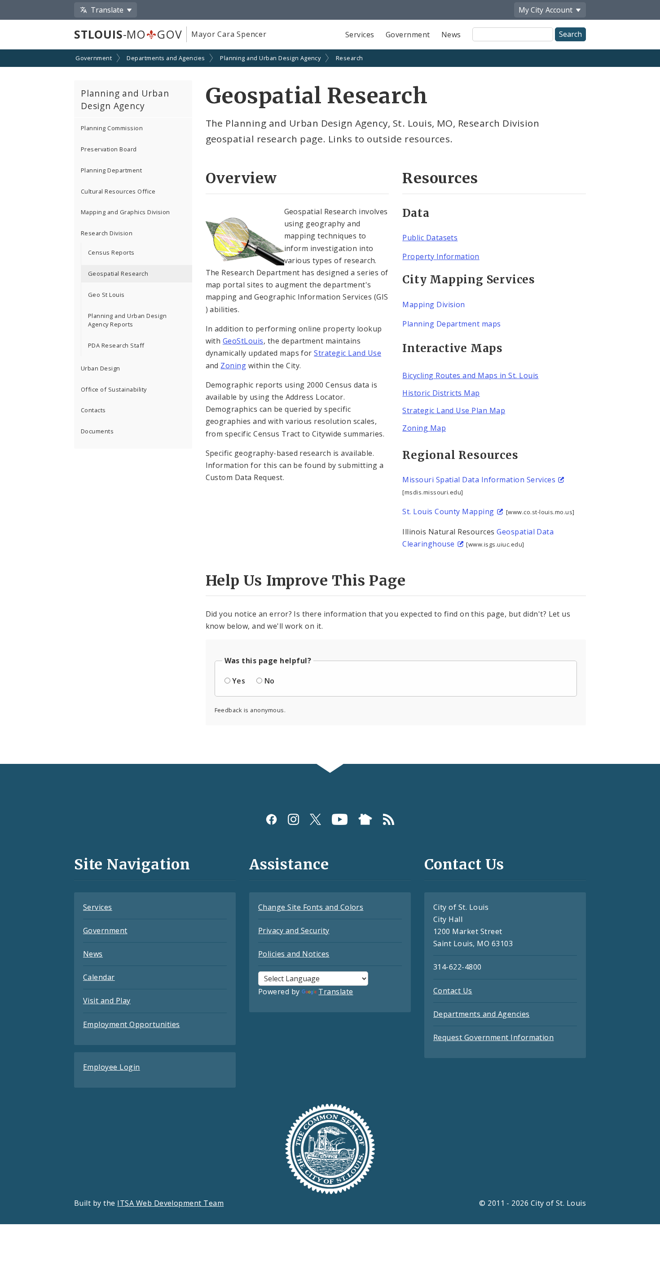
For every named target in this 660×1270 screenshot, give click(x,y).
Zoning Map (424, 428)
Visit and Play (107, 1000)
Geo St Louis (106, 295)
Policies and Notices (294, 954)
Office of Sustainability (114, 389)
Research (349, 58)
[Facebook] (271, 819)
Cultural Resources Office (118, 191)
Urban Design (100, 368)
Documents (97, 431)
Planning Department (111, 170)
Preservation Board (109, 149)
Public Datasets (430, 238)
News (451, 35)
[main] (330, 408)
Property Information (441, 256)
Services (359, 35)
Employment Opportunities (131, 1024)
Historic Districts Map (441, 393)
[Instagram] (293, 819)
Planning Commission (112, 128)
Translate (335, 992)
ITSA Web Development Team (170, 1203)
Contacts (93, 410)
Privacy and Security (294, 930)
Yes (238, 681)
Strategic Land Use (347, 353)
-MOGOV (128, 34)
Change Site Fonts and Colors (310, 907)
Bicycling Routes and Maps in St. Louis (470, 375)
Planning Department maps (451, 324)
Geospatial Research (118, 273)
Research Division (106, 233)
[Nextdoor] (365, 819)
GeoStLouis (243, 341)
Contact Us (452, 991)
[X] (315, 819)
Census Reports (111, 252)
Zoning (233, 365)
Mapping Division (433, 304)
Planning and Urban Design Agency (270, 58)
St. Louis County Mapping (448, 511)
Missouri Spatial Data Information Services (478, 480)
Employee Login (111, 1067)
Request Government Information (493, 1037)
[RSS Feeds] (388, 819)
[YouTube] (340, 819)
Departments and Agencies (166, 58)
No (269, 681)
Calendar (99, 977)
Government (408, 35)
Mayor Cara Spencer (228, 34)
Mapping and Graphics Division (125, 212)
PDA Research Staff (116, 345)
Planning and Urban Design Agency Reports (127, 320)
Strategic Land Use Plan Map (453, 410)
